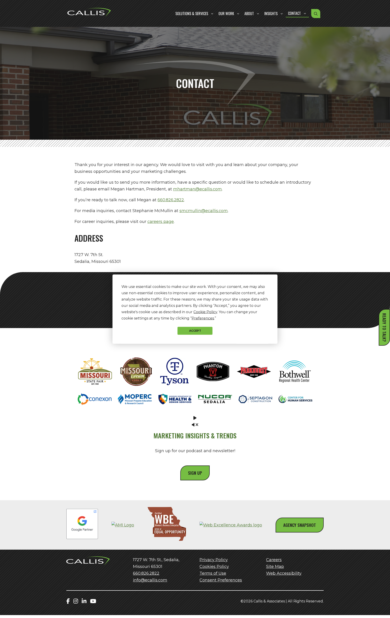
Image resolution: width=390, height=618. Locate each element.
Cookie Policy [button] (205, 312)
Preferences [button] (203, 318)
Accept (195, 330)
